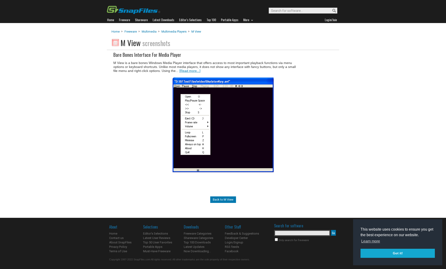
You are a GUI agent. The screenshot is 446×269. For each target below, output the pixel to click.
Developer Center (236, 238)
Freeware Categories (197, 233)
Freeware (131, 31)
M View (196, 31)
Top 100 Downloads (197, 242)
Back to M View (223, 199)
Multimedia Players (174, 31)
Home (116, 31)
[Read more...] (189, 71)
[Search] (332, 11)
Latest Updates (194, 247)
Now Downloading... (197, 251)
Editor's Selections (155, 233)
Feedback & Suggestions (242, 233)
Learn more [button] (370, 241)
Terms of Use (118, 251)
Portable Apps (152, 247)
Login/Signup (234, 242)
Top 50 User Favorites (157, 242)
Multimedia (149, 31)
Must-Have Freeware (157, 251)
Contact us (116, 238)
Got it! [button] (398, 253)
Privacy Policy (118, 247)
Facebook (232, 251)
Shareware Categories (198, 238)
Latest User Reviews (156, 238)
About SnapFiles (120, 242)
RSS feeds (232, 247)
